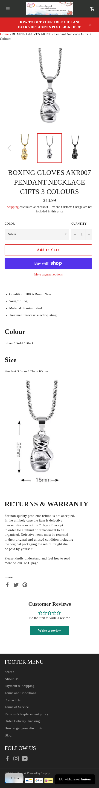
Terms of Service (17, 707)
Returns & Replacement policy (27, 714)
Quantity (79, 223)
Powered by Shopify (38, 773)
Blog (8, 735)
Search (9, 672)
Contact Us (12, 700)
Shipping (13, 207)
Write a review (49, 630)
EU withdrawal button (75, 779)
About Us (11, 679)
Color (10, 223)
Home (4, 34)
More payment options (48, 274)
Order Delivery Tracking (22, 721)
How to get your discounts (24, 728)
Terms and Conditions (20, 693)
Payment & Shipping (20, 686)
